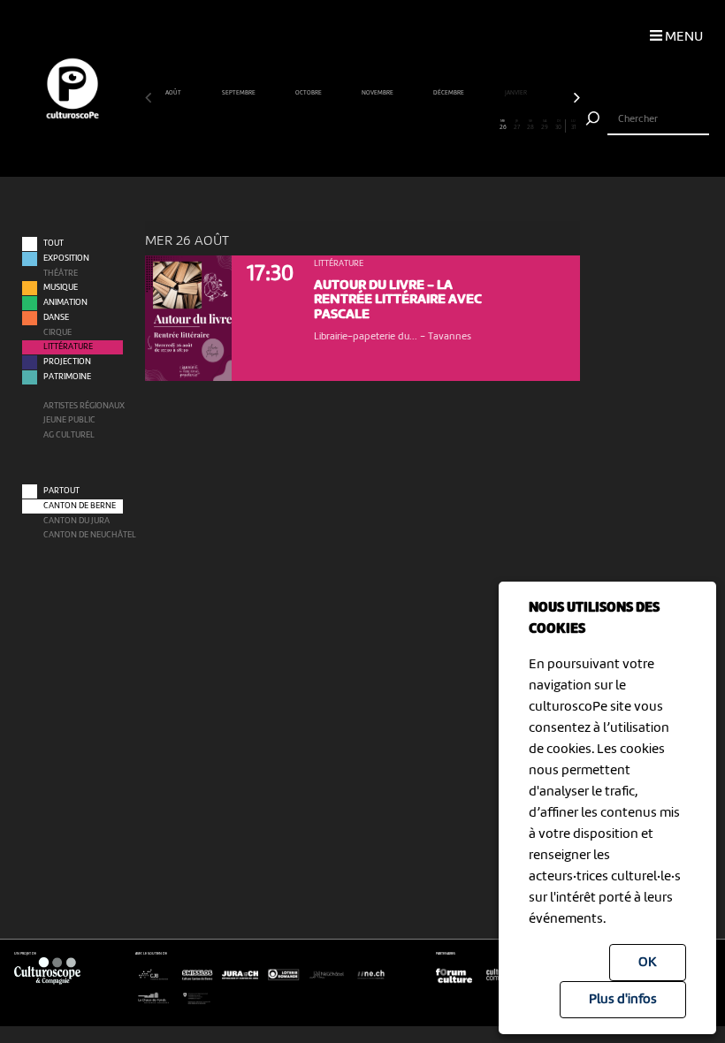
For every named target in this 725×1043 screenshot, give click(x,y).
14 (334, 125)
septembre (239, 92)
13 (320, 125)
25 (488, 125)
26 (503, 125)
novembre (378, 92)
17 (376, 125)
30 (558, 125)
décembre (449, 92)
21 (432, 125)
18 (390, 125)
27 (517, 125)
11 (292, 125)
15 (348, 125)
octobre (309, 92)
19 (405, 125)
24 (474, 125)
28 (530, 125)
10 (278, 125)
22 (446, 125)
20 (418, 125)
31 (573, 125)
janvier (516, 92)
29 (544, 125)
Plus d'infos (623, 1000)
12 (306, 125)
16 (362, 125)
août (173, 92)
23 (461, 125)
